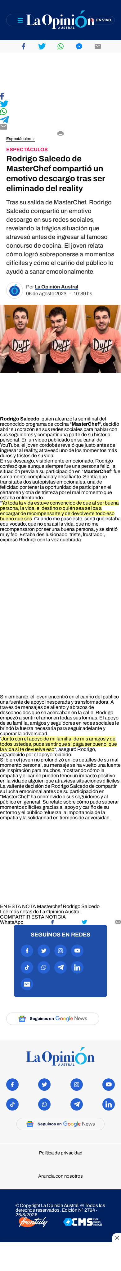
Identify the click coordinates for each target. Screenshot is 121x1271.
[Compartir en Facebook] (60, 96)
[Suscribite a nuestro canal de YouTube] (77, 951)
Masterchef (49, 906)
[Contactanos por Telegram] (60, 967)
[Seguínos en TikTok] (27, 967)
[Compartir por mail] (98, 46)
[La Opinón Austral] (60, 1057)
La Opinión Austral (56, 286)
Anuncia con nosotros (60, 1176)
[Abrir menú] (20, 20)
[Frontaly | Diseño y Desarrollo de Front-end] (33, 1222)
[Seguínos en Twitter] (44, 951)
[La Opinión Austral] (60, 20)
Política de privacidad (61, 1153)
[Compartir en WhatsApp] (60, 112)
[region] (60, 73)
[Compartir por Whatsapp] (60, 46)
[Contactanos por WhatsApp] (44, 967)
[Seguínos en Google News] (27, 984)
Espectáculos (18, 139)
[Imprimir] (60, 134)
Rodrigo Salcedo (81, 906)
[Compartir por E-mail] (60, 127)
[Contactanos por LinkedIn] (77, 967)
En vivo (103, 20)
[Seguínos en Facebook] (27, 951)
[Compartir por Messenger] (79, 46)
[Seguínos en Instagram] (60, 951)
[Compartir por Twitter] (42, 46)
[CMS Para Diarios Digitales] (82, 1222)
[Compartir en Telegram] (60, 120)
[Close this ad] (116, 1237)
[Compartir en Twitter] (60, 104)
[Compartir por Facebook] (23, 46)
